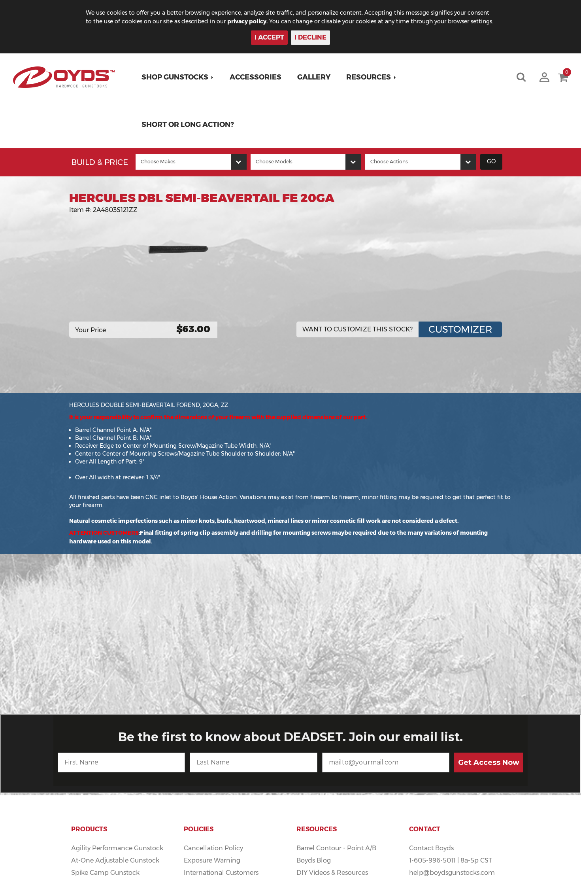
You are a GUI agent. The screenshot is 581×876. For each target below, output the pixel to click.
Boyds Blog (313, 860)
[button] (178, 77)
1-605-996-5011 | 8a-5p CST (450, 860)
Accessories (255, 77)
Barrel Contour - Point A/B (336, 848)
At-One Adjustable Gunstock (115, 860)
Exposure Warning (212, 860)
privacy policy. (247, 21)
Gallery (313, 77)
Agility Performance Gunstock (117, 848)
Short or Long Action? (187, 124)
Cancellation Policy (213, 848)
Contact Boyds (431, 848)
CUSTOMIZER (460, 329)
